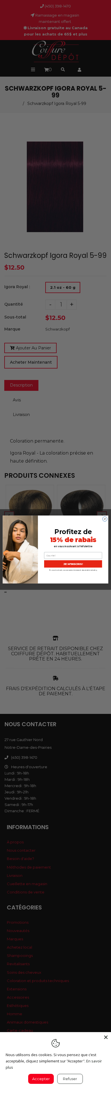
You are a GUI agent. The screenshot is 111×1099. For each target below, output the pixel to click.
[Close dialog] (104, 519)
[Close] (106, 1037)
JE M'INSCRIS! (73, 564)
